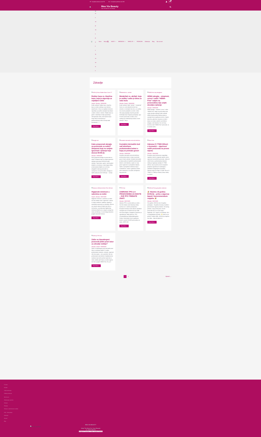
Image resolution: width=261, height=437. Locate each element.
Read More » (96, 126)
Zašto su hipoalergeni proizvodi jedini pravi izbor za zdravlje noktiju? (102, 241)
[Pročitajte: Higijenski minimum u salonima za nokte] (102, 188)
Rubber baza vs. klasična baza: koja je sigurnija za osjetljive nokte (101, 98)
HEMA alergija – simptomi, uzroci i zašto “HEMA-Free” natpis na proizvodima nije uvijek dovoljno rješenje (158, 100)
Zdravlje (98, 103)
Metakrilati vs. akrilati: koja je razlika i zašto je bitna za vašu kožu (130, 98)
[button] (170, 7)
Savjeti (93, 103)
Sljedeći (168, 276)
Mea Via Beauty (109, 6)
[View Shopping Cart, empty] (170, 1)
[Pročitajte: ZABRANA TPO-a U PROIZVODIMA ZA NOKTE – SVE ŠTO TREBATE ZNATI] (122, 188)
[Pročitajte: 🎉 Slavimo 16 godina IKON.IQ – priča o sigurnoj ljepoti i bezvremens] (156, 188)
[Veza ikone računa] (166, 1)
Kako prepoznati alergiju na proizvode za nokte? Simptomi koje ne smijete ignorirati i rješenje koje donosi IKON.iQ (101, 148)
